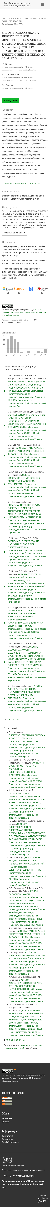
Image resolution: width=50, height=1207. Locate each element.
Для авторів (7, 1139)
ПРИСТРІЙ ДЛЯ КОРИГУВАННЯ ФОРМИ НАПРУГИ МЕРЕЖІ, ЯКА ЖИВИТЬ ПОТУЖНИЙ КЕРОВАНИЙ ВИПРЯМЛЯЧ (25, 692)
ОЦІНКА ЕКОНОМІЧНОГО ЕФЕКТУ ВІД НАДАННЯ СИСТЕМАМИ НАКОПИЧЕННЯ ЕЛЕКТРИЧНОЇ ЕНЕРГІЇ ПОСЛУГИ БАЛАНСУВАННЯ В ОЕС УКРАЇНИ (27, 421)
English (5, 1121)
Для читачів (7, 1136)
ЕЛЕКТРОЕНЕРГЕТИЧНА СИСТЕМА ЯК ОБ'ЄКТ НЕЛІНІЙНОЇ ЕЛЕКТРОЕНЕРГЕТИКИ (27, 738)
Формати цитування (14, 233)
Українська (7, 1118)
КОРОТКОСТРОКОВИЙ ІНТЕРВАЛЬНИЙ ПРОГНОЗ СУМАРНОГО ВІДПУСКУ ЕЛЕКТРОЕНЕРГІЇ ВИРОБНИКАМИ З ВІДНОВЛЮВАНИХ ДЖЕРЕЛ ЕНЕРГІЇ (26, 580)
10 (20, 1040)
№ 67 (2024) (7, 18)
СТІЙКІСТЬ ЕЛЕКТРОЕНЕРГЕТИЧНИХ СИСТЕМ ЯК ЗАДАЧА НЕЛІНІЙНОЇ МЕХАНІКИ (27, 955)
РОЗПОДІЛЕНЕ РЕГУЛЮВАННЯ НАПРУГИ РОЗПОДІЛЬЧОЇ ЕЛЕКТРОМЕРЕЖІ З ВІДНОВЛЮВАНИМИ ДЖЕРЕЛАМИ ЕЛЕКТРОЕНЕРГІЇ (25, 547)
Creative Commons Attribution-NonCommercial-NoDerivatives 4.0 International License (25, 312)
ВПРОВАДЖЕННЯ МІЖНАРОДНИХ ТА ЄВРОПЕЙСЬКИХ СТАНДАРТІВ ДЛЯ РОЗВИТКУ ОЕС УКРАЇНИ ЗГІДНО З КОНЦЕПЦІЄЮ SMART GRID (27, 1016)
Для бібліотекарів (10, 1142)
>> (18, 719)
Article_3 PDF (10, 100)
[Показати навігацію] (42, 4)
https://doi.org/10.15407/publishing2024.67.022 (21, 183)
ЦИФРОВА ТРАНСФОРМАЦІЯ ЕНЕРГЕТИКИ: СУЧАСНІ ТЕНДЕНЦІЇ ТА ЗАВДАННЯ (26, 451)
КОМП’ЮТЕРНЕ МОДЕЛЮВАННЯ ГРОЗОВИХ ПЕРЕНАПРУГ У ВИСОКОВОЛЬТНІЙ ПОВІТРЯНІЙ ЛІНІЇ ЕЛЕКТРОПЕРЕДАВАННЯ (26, 864)
